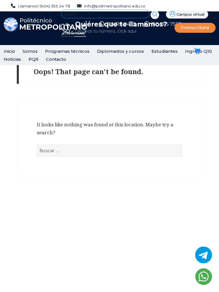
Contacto (56, 59)
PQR (33, 59)
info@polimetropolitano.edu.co (114, 6)
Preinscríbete (195, 27)
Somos (30, 51)
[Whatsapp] (203, 276)
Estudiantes (164, 51)
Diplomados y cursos (120, 51)
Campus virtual (190, 14)
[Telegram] (203, 254)
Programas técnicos (67, 51)
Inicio (9, 51)
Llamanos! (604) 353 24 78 (43, 6)
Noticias (12, 59)
